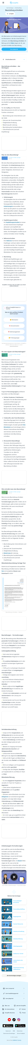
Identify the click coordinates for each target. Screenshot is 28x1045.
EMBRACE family (17, 1040)
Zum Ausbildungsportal (12, 993)
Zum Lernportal (10, 988)
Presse (24, 1012)
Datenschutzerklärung (14, 346)
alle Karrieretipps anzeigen (14, 975)
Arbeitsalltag (18, 8)
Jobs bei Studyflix (21, 1005)
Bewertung (7, 553)
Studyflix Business (10, 1012)
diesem (20, 861)
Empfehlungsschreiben (13, 222)
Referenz (9, 241)
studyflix (15, 3)
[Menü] (3, 3)
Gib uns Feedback (21, 1033)
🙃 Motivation (14, 320)
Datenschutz (19, 1031)
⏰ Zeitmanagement (14, 332)
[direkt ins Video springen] (14, 593)
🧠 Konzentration (14, 326)
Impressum (8, 1031)
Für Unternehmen (9, 1009)
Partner (24, 1009)
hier (3, 571)
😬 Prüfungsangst (14, 338)
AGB (14, 1031)
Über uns (7, 1005)
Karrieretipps (10, 8)
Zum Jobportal (14, 49)
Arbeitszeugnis (8, 206)
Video (12, 43)
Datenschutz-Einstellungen (9, 1033)
